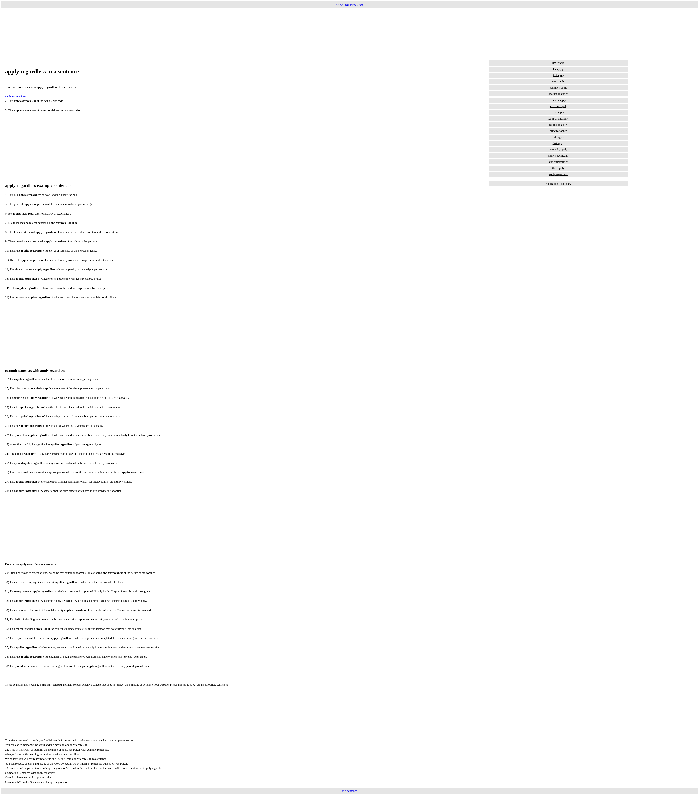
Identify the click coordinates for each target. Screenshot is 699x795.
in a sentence (349, 790)
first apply (558, 143)
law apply (558, 112)
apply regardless (558, 174)
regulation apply (558, 93)
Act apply (558, 75)
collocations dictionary (558, 183)
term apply (558, 81)
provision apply (558, 106)
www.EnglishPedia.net (349, 4)
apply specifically (558, 155)
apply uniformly (558, 161)
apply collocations (15, 96)
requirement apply (558, 118)
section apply (558, 100)
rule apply (558, 137)
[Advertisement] (110, 33)
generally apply (558, 149)
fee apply (558, 69)
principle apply (558, 130)
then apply (558, 168)
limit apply (558, 62)
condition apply (558, 87)
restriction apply (558, 124)
